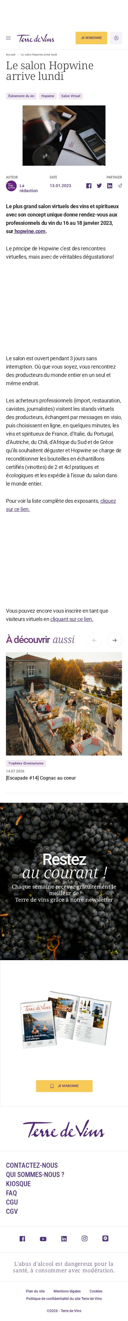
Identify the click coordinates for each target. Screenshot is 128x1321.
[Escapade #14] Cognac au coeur (41, 778)
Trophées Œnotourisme (25, 763)
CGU (12, 1202)
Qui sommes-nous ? (35, 1175)
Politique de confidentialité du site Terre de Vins (64, 1299)
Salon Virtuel (70, 96)
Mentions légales (67, 1291)
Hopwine (47, 96)
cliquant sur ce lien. (71, 619)
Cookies (96, 1291)
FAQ (11, 1193)
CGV (12, 1212)
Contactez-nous (32, 1166)
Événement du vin (21, 96)
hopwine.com (29, 231)
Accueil (10, 54)
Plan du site (35, 1291)
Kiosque (18, 1184)
